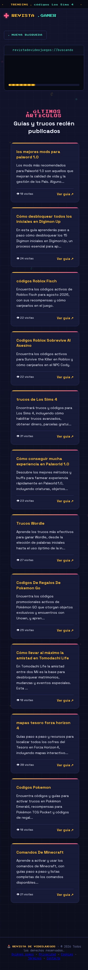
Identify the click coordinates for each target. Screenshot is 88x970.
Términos (35, 958)
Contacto (53, 958)
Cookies (67, 954)
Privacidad (47, 954)
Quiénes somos (22, 954)
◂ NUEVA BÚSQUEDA (25, 35)
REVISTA (34, 15)
